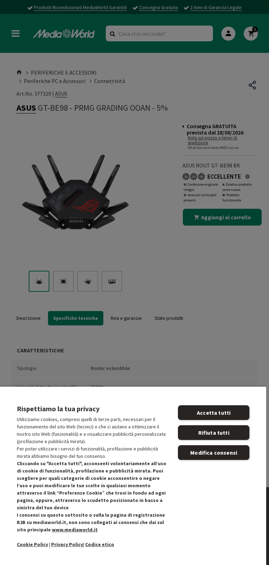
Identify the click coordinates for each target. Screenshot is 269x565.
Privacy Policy (67, 544)
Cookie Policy (32, 544)
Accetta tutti (213, 412)
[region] (133, 475)
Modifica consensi (213, 452)
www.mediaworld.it (75, 529)
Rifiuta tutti (213, 432)
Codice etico (99, 544)
